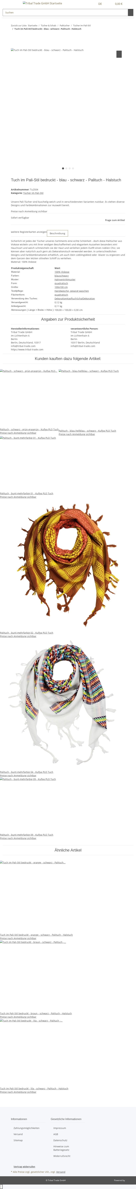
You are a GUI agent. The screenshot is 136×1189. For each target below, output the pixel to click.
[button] (109, 3)
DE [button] (100, 4)
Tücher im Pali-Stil (33, 193)
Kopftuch (72, 298)
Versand (18, 1134)
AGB (55, 1134)
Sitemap (18, 1140)
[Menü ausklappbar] (15, 4)
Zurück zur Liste (19, 25)
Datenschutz (60, 1140)
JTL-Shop (129, 1180)
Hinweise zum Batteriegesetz (61, 1148)
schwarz (64, 275)
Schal (80, 298)
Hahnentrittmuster (65, 279)
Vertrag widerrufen (24, 1166)
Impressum (59, 1128)
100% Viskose (62, 271)
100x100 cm (61, 287)
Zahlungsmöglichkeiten (26, 1128)
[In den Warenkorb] (13, 46)
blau (57, 275)
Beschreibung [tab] (57, 233)
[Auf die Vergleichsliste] (119, 54)
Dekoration (61, 298)
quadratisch (61, 283)
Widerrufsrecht (61, 1156)
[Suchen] (130, 12)
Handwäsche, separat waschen (72, 290)
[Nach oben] (1, 1187)
